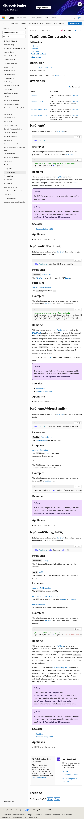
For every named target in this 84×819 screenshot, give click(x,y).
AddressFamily (46, 437)
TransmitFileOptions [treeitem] (11, 187)
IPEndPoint (46, 275)
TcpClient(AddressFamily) (39, 109)
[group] (57, 316)
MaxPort (73, 599)
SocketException (38, 605)
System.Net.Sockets (45, 68)
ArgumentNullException (41, 288)
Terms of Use (6, 818)
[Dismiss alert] (80, 4)
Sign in (79, 18)
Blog (29, 815)
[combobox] (14, 32)
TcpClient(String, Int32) (39, 115)
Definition (34, 46)
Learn (32, 30)
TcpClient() (35, 51)
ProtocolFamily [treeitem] (9, 78)
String (45, 561)
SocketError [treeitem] (8, 114)
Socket (67, 278)
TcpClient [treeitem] (9, 169)
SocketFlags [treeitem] (8, 121)
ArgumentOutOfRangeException (45, 596)
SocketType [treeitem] (8, 161)
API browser (46, 30)
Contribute (38, 815)
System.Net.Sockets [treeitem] (10, 41)
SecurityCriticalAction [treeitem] (11, 86)
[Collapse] (25, 28)
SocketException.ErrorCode (45, 695)
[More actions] (80, 30)
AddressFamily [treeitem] (9, 45)
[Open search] (74, 18)
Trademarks (17, 818)
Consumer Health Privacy (62, 815)
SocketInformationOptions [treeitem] (13, 129)
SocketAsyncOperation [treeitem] (11, 104)
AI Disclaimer (6, 815)
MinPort (63, 599)
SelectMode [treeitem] (8, 89)
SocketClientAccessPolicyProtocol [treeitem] (14, 109)
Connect (75, 182)
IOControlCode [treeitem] (9, 52)
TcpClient (58, 75)
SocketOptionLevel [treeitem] (10, 133)
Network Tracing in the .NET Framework (53, 217)
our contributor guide (40, 778)
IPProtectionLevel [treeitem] (10, 59)
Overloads (34, 49)
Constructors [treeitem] (10, 172)
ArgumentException (40, 450)
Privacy (47, 815)
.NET (38, 30)
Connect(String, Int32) (44, 229)
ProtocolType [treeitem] (8, 82)
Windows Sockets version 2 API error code (54, 701)
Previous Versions (19, 815)
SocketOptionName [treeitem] (10, 136)
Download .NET (75, 23)
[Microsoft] (3, 17)
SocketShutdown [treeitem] (9, 154)
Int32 (41, 572)
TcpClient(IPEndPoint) (38, 54)
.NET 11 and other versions (44, 239)
